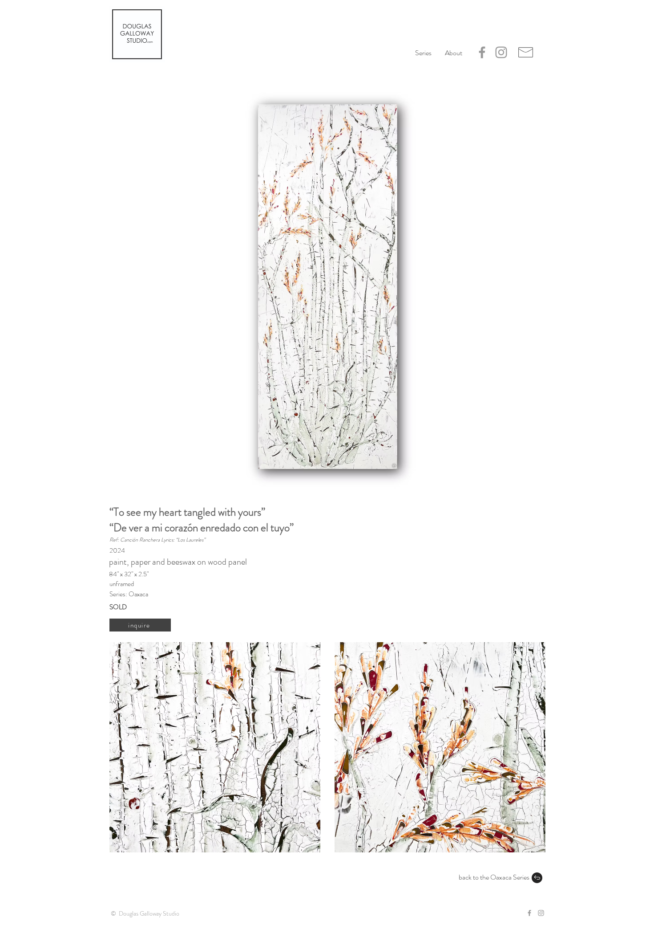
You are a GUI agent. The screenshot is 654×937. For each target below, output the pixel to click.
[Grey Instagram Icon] (501, 52)
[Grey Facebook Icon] (482, 52)
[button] (453, 53)
